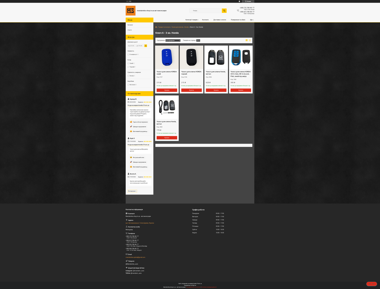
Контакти (205, 20)
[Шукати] (224, 10)
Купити (167, 90)
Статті (130, 30)
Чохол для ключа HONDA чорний (191, 73)
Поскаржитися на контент (193, 287)
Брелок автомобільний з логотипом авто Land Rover (139, 182)
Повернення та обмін (238, 20)
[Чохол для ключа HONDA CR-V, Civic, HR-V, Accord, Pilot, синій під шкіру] (241, 57)
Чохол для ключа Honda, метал (216, 73)
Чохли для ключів (177, 27)
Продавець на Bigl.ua (190, 285)
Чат (373, 284)
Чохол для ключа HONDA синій (167, 73)
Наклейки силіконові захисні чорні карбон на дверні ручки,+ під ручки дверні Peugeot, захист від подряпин (140, 112)
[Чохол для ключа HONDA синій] (167, 57)
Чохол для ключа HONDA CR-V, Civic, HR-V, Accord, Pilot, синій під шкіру (241, 74)
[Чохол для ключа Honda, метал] (216, 57)
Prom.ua (199, 283)
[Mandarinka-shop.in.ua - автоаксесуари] (130, 11)
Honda (186, 27)
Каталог (130, 25)
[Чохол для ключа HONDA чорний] (191, 57)
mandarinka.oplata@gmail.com (135, 257)
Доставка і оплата (219, 20)
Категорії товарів (191, 20)
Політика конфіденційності (209, 287)
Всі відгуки (131, 191)
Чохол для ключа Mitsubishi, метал (139, 150)
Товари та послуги (164, 27)
